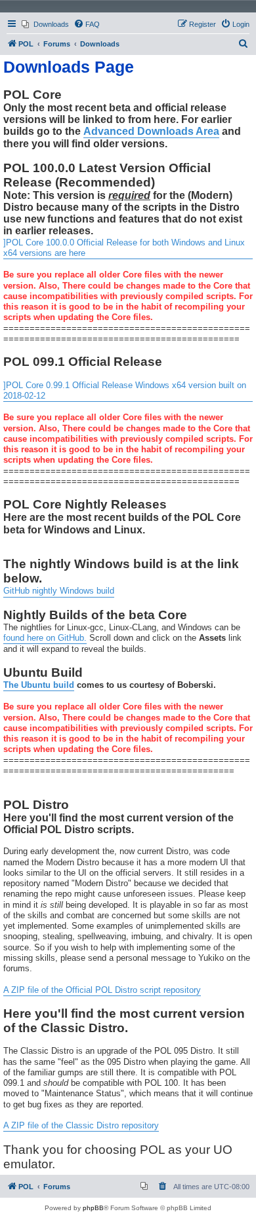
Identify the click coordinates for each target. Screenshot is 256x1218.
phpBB (93, 1207)
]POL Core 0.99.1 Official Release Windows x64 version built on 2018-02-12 (124, 391)
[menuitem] (45, 24)
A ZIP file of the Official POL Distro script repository (102, 990)
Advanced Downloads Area (151, 131)
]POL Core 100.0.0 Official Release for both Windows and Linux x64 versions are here (124, 248)
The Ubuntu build (38, 685)
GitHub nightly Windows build (58, 591)
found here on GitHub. (45, 638)
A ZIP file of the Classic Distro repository (81, 1125)
